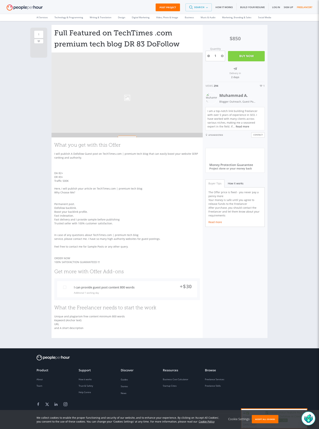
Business (189, 17)
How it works (224, 7)
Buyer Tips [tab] (215, 183)
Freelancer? (304, 7)
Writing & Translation (100, 17)
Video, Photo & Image (167, 17)
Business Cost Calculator (175, 379)
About (40, 379)
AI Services (42, 17)
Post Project (168, 7)
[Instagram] (65, 404)
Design (121, 17)
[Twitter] (47, 404)
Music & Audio (208, 17)
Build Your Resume (252, 7)
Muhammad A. (233, 95)
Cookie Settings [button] (239, 419)
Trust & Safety (86, 385)
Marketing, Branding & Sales (236, 17)
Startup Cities (170, 385)
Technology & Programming (68, 17)
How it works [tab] (235, 183)
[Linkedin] (56, 404)
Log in (276, 7)
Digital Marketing (141, 17)
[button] (199, 7)
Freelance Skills (213, 385)
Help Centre (85, 392)
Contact (258, 134)
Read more (242, 126)
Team (39, 385)
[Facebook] (38, 404)
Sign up (288, 7)
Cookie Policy (207, 421)
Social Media (264, 17)
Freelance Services (214, 379)
